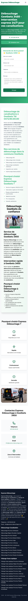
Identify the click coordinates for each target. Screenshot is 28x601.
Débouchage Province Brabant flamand (11, 552)
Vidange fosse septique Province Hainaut (11, 566)
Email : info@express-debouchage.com (11, 524)
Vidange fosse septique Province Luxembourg (13, 576)
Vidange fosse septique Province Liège (11, 571)
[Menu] (25, 2)
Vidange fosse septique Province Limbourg (12, 573)
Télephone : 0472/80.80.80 (8, 522)
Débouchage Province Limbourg (9, 543)
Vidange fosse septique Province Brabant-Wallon (13, 568)
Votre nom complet (7, 56)
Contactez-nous (15, 42)
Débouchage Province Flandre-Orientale (11, 550)
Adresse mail (6, 62)
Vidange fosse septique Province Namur (11, 578)
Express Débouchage (10, 2)
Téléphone (5, 69)
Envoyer (14, 90)
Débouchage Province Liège (8, 540)
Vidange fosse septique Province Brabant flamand (14, 585)
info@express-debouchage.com (14, 443)
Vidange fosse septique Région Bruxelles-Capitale (14, 564)
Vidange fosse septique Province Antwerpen (12, 561)
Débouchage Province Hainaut (9, 535)
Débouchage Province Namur (8, 547)
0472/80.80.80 (15, 37)
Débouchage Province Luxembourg (10, 545)
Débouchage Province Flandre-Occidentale (12, 555)
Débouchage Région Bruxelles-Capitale (11, 533)
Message (5, 76)
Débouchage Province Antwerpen (9, 530)
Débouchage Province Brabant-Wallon (11, 538)
